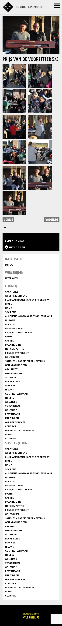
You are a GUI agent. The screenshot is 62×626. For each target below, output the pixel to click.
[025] (14, 151)
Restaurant (12, 414)
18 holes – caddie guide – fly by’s (25, 361)
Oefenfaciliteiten (16, 365)
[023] (14, 126)
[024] (40, 126)
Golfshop (11, 409)
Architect (11, 369)
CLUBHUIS (10, 438)
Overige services (15, 422)
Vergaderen (12, 405)
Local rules (12, 381)
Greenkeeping (13, 373)
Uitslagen (11, 278)
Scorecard (11, 377)
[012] (14, 75)
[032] (40, 177)
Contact (10, 426)
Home (8, 307)
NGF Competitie (14, 348)
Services (10, 385)
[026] (40, 151)
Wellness (11, 401)
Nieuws (9, 389)
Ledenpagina (14, 240)
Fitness (9, 397)
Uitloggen (17, 247)
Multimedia (12, 418)
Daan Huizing (13, 344)
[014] (40, 75)
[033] (14, 202)
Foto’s (9, 264)
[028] (14, 177)
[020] (40, 100)
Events (9, 336)
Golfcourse (12, 356)
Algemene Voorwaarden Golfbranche (28, 316)
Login (8, 434)
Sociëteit (11, 312)
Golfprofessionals (17, 393)
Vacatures (11, 291)
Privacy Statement (17, 352)
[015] (14, 100)
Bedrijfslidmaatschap (18, 332)
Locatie (10, 324)
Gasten (9, 340)
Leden (8, 304)
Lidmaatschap (14, 328)
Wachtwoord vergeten (19, 430)
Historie (10, 320)
